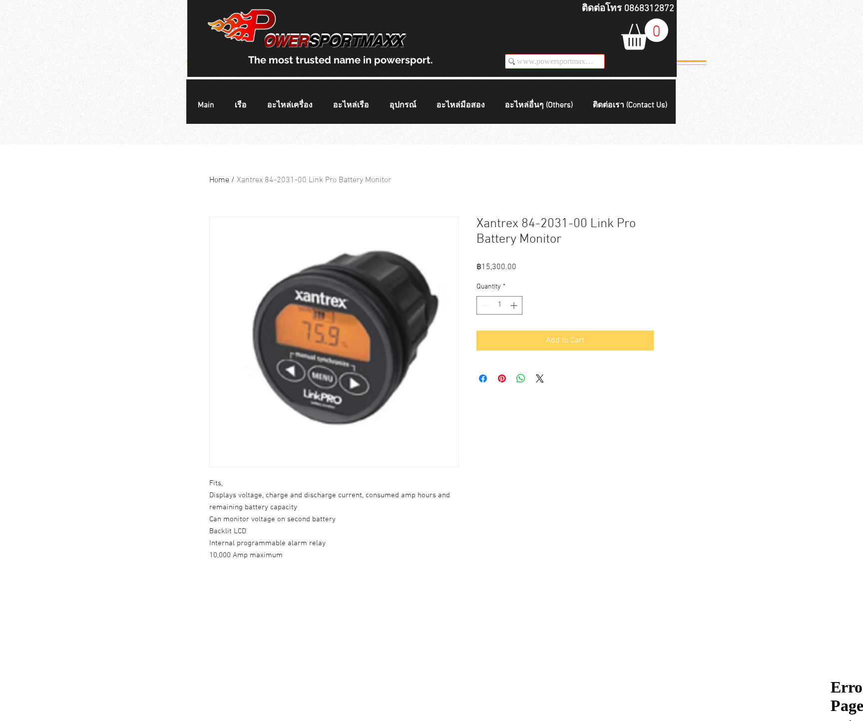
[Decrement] (484, 305)
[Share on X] (540, 378)
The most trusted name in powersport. (340, 60)
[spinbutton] (499, 305)
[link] (644, 34)
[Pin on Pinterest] (502, 378)
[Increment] (514, 305)
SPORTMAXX (355, 41)
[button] (243, 105)
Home (219, 180)
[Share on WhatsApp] (521, 378)
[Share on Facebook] (483, 378)
